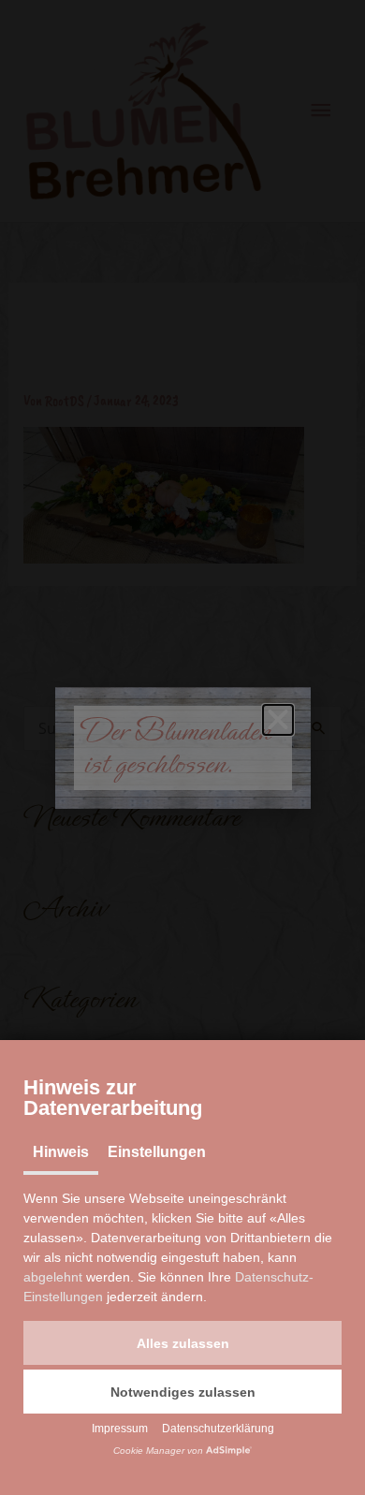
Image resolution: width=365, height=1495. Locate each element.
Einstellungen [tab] (157, 1152)
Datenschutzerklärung (218, 1428)
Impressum (120, 1428)
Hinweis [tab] (61, 1152)
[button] (182, 1343)
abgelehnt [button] (52, 1276)
